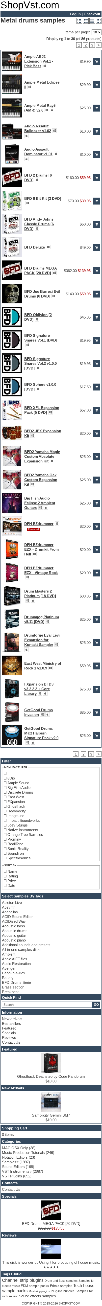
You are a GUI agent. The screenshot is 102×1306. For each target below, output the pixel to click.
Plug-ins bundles (63, 1291)
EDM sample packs (35, 1286)
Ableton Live (12, 902)
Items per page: (77, 32)
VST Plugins (12, 1176)
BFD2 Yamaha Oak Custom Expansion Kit (40, 479)
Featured (9, 1028)
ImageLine (15, 816)
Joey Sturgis (17, 825)
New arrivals (12, 1019)
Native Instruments (22, 830)
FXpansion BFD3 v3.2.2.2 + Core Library (38, 689)
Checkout (92, 14)
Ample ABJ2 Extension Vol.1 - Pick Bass (38, 61)
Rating (12, 876)
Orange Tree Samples (25, 834)
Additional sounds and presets (26, 945)
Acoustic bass (13, 926)
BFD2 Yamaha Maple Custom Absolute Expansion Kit (42, 456)
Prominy (14, 839)
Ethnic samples (61, 1286)
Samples (9, 1162)
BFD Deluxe (34, 247)
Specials (9, 1033)
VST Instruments (15, 1171)
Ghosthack (16, 806)
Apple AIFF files (14, 959)
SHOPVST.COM (69, 1303)
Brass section (13, 987)
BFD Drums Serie (16, 982)
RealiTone (15, 844)
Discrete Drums (20, 792)
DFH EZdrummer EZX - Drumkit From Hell (41, 549)
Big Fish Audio (18, 787)
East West (15, 797)
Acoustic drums (14, 931)
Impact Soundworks (23, 820)
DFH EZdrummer (38, 524)
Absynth (8, 907)
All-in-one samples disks (22, 949)
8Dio (11, 778)
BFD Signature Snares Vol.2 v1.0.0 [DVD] (40, 363)
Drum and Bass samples (61, 1281)
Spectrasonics (19, 858)
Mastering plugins (39, 1291)
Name (12, 871)
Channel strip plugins (23, 1280)
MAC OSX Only (15, 1148)
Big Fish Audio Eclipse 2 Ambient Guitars (39, 503)
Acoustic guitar (14, 935)
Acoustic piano (14, 940)
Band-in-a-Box (13, 973)
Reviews (9, 1037)
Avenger (9, 968)
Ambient (8, 954)
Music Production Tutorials (23, 1152)
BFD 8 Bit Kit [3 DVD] (42, 198)
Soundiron (15, 853)
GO (96, 1005)
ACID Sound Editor (17, 917)
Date (11, 885)
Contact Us (11, 1042)
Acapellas (10, 912)
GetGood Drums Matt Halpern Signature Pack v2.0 (41, 733)
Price (11, 881)
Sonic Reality (18, 849)
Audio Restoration (16, 964)
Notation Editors (15, 1157)
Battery (8, 978)
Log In (75, 14)
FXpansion (16, 802)
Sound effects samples (37, 1296)
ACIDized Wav (14, 921)
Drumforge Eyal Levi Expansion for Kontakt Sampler (42, 640)
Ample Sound (18, 783)
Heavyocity (16, 811)
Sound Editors (13, 1167)
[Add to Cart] (96, 61)
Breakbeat (10, 992)
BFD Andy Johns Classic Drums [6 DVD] (39, 224)
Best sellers (11, 1023)
